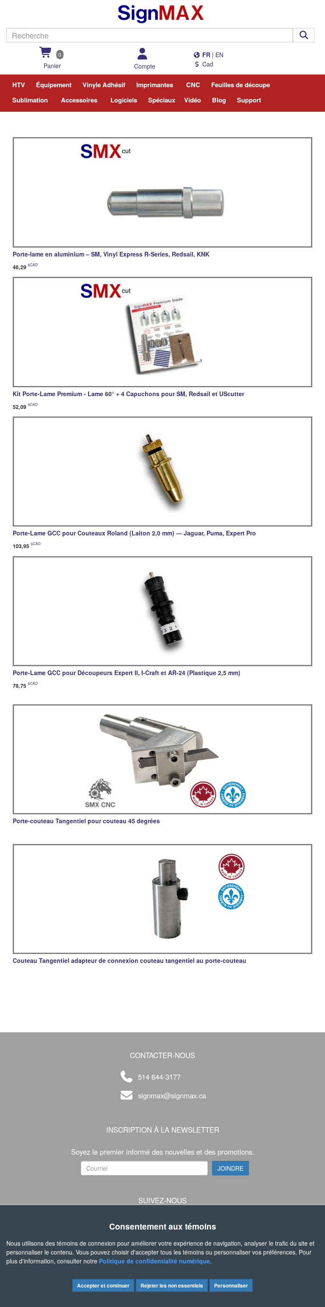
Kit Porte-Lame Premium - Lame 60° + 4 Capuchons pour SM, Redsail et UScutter (128, 393)
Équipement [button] (54, 84)
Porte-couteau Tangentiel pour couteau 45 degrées (86, 820)
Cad (207, 64)
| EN (212, 54)
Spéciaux (161, 100)
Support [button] (249, 100)
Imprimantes (154, 84)
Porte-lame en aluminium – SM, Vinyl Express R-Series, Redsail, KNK (111, 254)
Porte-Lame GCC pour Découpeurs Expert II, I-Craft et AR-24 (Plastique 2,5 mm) (126, 672)
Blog (219, 100)
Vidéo (192, 100)
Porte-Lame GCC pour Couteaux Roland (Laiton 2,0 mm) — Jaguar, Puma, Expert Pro (134, 533)
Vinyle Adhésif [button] (104, 84)
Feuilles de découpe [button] (240, 84)
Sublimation (30, 100)
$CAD (33, 264)
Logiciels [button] (123, 100)
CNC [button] (193, 84)
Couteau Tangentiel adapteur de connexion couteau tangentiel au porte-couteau (129, 960)
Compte (144, 66)
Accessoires (79, 100)
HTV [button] (18, 84)
